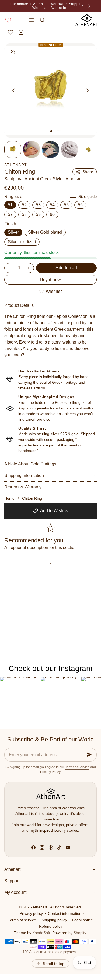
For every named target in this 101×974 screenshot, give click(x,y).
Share (87, 172)
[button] (31, 20)
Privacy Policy (50, 772)
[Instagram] (42, 847)
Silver (13, 232)
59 (38, 214)
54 (52, 205)
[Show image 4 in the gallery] (69, 149)
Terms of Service (77, 767)
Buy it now (50, 279)
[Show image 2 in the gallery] (31, 149)
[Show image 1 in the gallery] (12, 149)
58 (24, 214)
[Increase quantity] (28, 268)
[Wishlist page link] (8, 20)
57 (10, 214)
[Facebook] (33, 847)
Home (9, 498)
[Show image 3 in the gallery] (50, 149)
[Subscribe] (89, 754)
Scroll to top (53, 963)
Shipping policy (54, 920)
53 (38, 205)
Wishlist (54, 291)
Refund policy (50, 926)
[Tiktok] (59, 847)
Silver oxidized (22, 242)
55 (66, 205)
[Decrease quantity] (9, 268)
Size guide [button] (87, 197)
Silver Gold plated (45, 232)
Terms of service (22, 920)
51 (10, 205)
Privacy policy (31, 913)
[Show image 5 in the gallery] (88, 149)
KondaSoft (41, 933)
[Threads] (50, 847)
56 (80, 205)
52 (24, 205)
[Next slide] (87, 90)
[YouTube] (68, 847)
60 (52, 214)
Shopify (80, 933)
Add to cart (66, 268)
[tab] (12, 149)
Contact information (64, 913)
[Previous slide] (13, 90)
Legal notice (82, 920)
